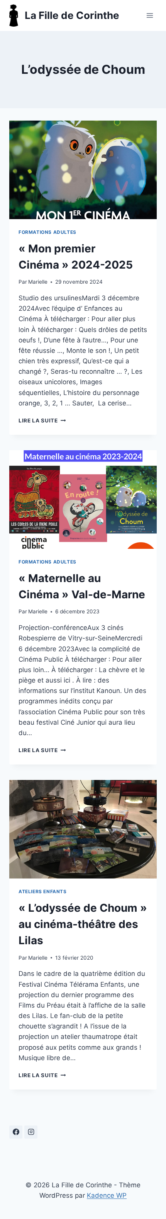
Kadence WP (107, 1195)
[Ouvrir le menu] (149, 15)
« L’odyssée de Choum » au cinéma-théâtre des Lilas (83, 924)
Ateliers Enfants (43, 891)
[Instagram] (30, 1132)
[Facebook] (15, 1132)
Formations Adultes (47, 232)
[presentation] (83, 170)
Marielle (37, 282)
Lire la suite (42, 420)
